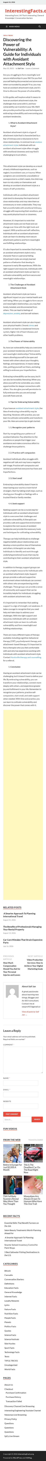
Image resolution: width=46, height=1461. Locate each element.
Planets (7, 1322)
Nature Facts (10, 1309)
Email (6, 1090)
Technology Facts (12, 1352)
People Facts (10, 1318)
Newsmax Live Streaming (15, 1415)
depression (8, 313)
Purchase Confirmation (16, 1392)
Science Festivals (11, 1339)
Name (6, 1078)
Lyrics (6, 1305)
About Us (8, 1385)
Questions (9, 1423)
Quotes (7, 1330)
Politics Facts (10, 1326)
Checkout (8, 1389)
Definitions (9, 1283)
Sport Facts (9, 1348)
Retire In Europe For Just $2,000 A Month (12, 1167)
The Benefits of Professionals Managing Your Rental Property (22, 928)
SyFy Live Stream (11, 1436)
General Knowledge (13, 1292)
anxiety (17, 313)
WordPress (17, 1458)
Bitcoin (7, 1271)
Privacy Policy (10, 1419)
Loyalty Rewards (11, 1301)
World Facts (9, 1369)
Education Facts (11, 1288)
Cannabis (8, 1275)
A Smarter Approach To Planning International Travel (19, 915)
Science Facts (10, 1335)
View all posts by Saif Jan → (30, 1013)
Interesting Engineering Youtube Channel (22, 1410)
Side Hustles (9, 1343)
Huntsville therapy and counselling (26, 657)
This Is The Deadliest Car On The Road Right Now (32, 1168)
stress (31, 325)
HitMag (29, 1458)
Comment (8, 1045)
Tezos (6, 1356)
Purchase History (13, 1397)
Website (7, 1101)
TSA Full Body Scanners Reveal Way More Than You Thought (11, 1200)
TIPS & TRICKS (8, 35)
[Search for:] (23, 1119)
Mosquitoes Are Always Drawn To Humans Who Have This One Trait (33, 1200)
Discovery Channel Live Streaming (19, 1406)
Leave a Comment (32, 68)
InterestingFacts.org (26, 1454)
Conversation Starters (14, 1279)
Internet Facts (10, 1296)
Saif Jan (21, 68)
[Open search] (40, 26)
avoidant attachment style (27, 408)
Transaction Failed (14, 1401)
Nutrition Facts (11, 1313)
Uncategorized (10, 1365)
